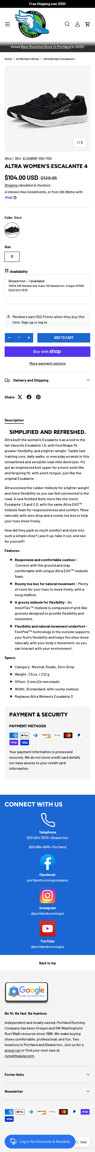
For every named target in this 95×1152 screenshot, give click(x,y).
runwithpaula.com (19, 1055)
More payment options (48, 363)
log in (42, 322)
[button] (88, 24)
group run (13, 1050)
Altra (8, 158)
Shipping (11, 185)
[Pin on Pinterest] (38, 397)
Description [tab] (14, 420)
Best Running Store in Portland (46, 46)
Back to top (47, 963)
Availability (19, 271)
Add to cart (64, 338)
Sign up (27, 322)
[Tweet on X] (19, 397)
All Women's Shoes (27, 58)
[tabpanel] (47, 564)
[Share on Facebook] (29, 397)
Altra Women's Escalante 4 (59, 58)
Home (8, 58)
